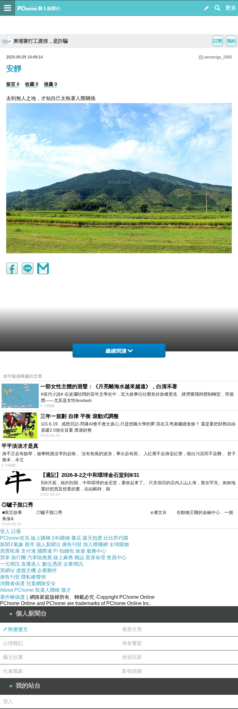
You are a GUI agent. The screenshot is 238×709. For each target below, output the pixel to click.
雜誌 (79, 557)
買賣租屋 (10, 551)
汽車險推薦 (39, 557)
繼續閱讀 (116, 351)
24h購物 (61, 538)
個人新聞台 (48, 544)
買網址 (7, 570)
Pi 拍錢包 (63, 551)
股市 (30, 544)
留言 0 (12, 84)
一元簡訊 (10, 564)
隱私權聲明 (33, 577)
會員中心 (116, 557)
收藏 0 (31, 84)
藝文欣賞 (13, 657)
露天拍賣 (92, 538)
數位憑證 (52, 564)
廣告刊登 (72, 544)
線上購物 (41, 538)
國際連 (44, 551)
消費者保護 (12, 583)
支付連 (28, 551)
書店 (76, 538)
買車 (5, 557)
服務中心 (96, 551)
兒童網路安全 (41, 583)
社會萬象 (13, 671)
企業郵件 (47, 570)
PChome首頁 (14, 538)
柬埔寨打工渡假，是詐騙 (40, 41)
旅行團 (18, 557)
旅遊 (80, 551)
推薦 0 (50, 84)
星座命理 (95, 557)
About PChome (17, 590)
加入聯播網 (95, 544)
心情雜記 (13, 643)
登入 (5, 531)
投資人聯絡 (47, 590)
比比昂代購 (116, 538)
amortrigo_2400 (218, 57)
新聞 (5, 544)
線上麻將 (63, 557)
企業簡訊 (73, 564)
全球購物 (119, 544)
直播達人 (31, 564)
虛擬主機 (26, 570)
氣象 (19, 544)
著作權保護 (12, 597)
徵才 (66, 590)
